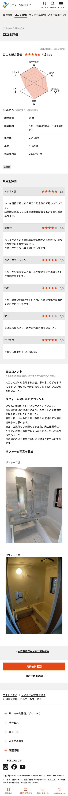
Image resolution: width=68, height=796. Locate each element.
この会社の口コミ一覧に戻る (33, 650)
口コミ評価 (20, 14)
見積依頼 (34, 666)
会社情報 (7, 14)
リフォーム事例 (37, 14)
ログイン (44, 7)
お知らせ (52, 7)
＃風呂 (7, 167)
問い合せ (33, 676)
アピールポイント (57, 14)
